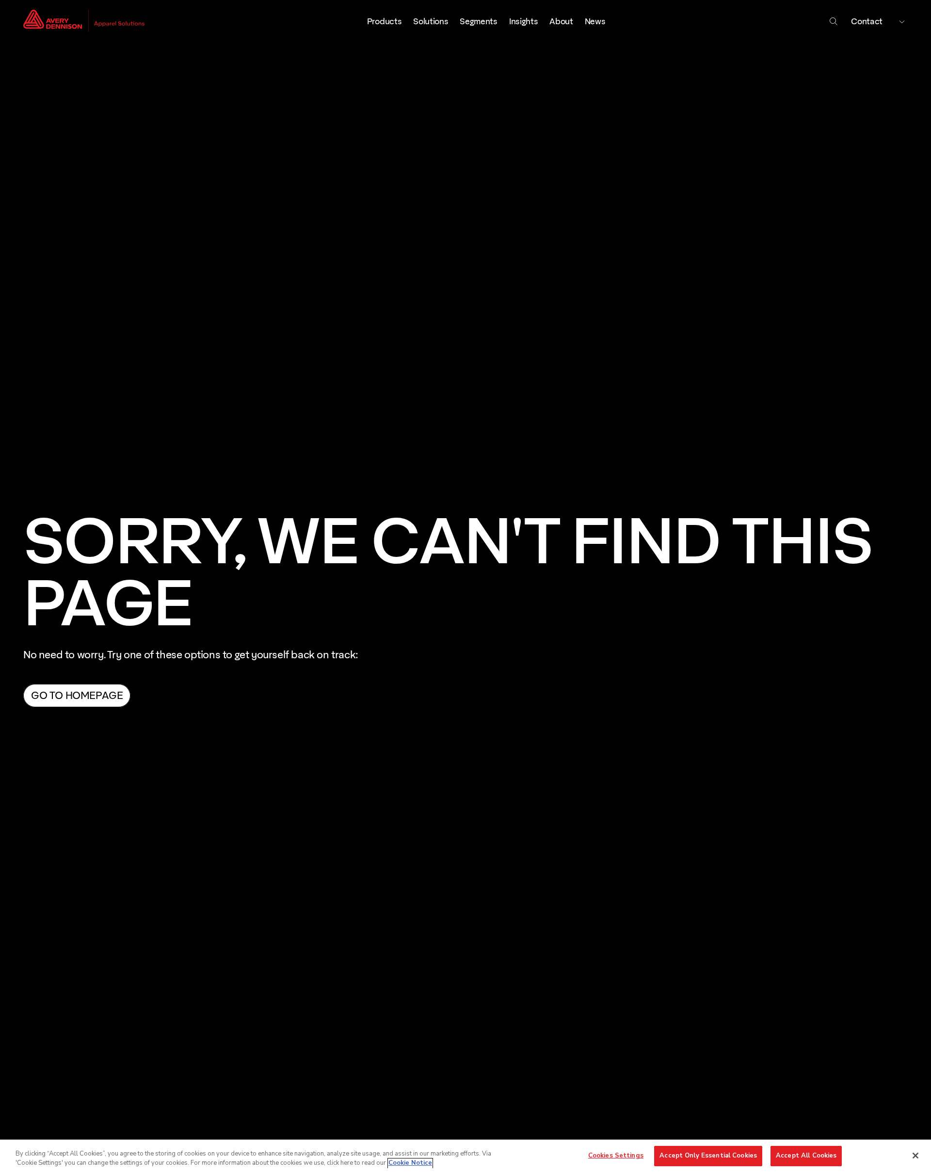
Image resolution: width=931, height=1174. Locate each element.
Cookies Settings (615, 1155)
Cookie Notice (410, 1163)
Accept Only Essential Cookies (708, 1155)
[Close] (915, 1155)
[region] (465, 1157)
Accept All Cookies (806, 1155)
